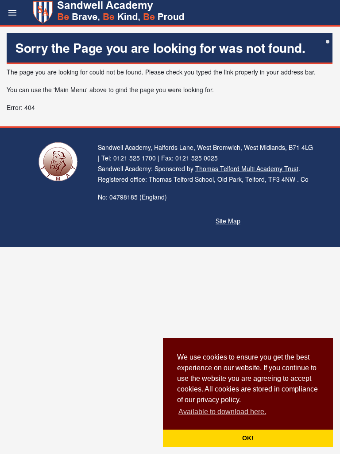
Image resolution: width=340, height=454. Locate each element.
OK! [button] (248, 438)
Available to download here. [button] (222, 411)
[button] (12, 12)
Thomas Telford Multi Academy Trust (246, 168)
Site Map (228, 220)
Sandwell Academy (109, 12)
